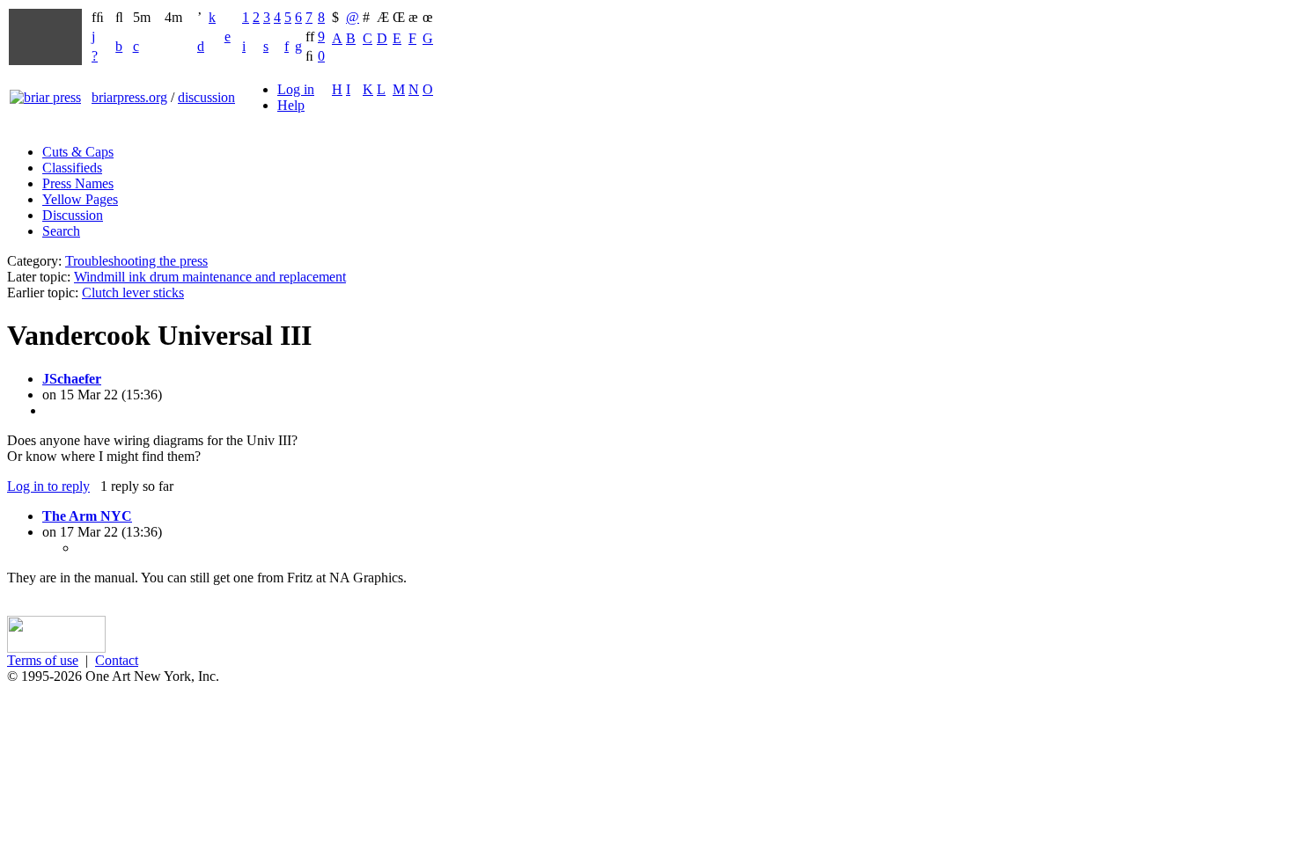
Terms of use (42, 660)
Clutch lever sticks (133, 292)
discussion (206, 97)
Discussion (72, 215)
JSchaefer (71, 378)
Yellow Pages (80, 199)
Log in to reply (48, 486)
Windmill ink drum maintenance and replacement (210, 276)
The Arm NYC (87, 515)
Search (61, 230)
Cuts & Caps (78, 151)
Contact (116, 660)
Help (291, 105)
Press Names (78, 183)
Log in (295, 89)
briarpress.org (129, 97)
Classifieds (72, 167)
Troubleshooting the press (136, 260)
